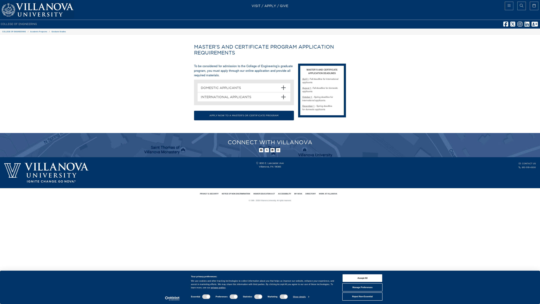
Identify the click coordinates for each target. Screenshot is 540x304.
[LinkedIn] (528, 25)
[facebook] (506, 25)
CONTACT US (529, 163)
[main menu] (509, 6)
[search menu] (521, 6)
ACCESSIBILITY (284, 193)
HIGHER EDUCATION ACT (264, 193)
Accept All (362, 278)
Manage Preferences (362, 287)
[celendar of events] (534, 6)
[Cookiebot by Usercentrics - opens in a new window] (172, 298)
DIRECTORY (310, 193)
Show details (299, 297)
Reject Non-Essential (362, 296)
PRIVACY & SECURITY (209, 193)
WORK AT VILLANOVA (328, 193)
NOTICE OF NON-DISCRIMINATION (236, 193)
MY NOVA (298, 193)
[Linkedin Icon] (272, 150)
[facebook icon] (261, 150)
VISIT (256, 6)
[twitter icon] (267, 150)
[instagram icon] (278, 150)
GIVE (284, 6)
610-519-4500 (529, 167)
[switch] (234, 296)
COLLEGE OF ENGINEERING (19, 24)
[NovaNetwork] (536, 25)
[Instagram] (521, 25)
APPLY (270, 6)
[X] (513, 25)
